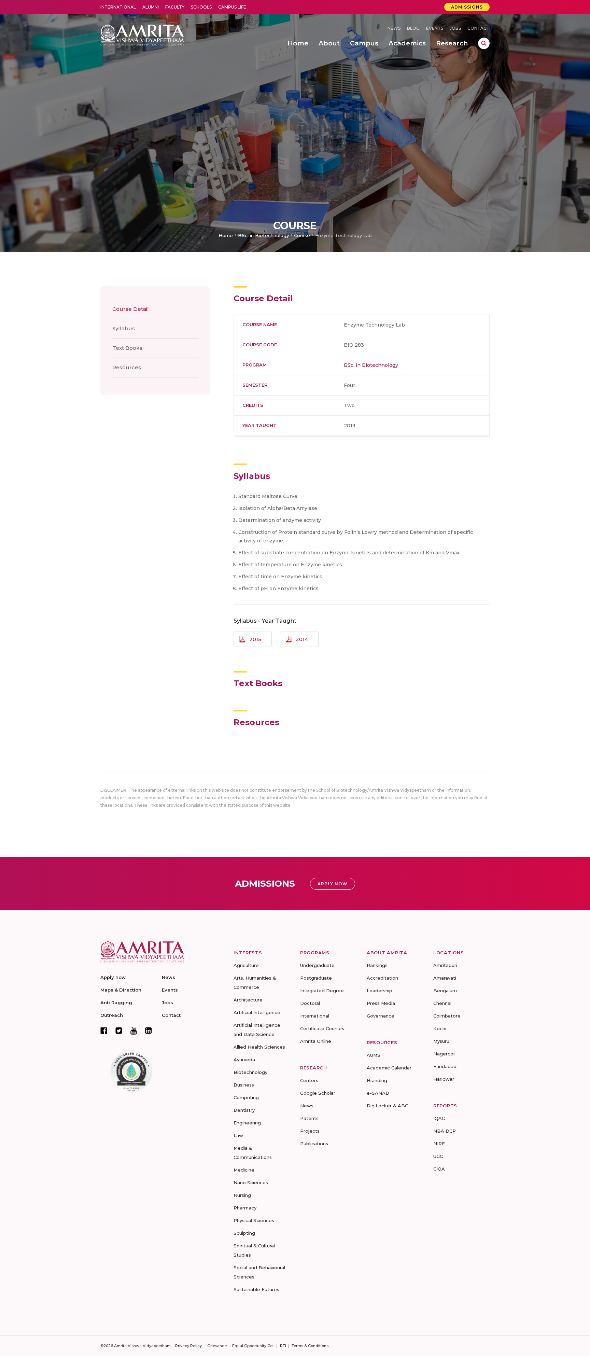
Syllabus (123, 328)
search (484, 43)
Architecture (248, 999)
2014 (302, 639)
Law (238, 1135)
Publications (314, 1143)
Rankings (377, 965)
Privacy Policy (188, 1345)
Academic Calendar (389, 1067)
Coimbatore (447, 1016)
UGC (438, 1156)
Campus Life (232, 7)
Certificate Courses (322, 1028)
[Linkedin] (148, 1030)
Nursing (242, 1195)
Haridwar (443, 1079)
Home (226, 235)
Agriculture (246, 965)
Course (302, 235)
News (394, 28)
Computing (246, 1097)
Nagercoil (444, 1053)
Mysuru (441, 1041)
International (118, 7)
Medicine (244, 1170)
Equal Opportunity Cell (253, 1345)
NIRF (439, 1143)
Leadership (379, 990)
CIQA (439, 1169)
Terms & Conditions (310, 1345)
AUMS (373, 1055)
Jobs (455, 28)
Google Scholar (317, 1093)
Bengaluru (445, 990)
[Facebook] (103, 1030)
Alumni (150, 7)
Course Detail (130, 309)
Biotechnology (250, 1072)
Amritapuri (445, 965)
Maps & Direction (120, 990)
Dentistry (244, 1110)
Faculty (174, 7)
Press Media (381, 1003)
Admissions (467, 7)
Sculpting (244, 1233)
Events (434, 28)
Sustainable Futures (256, 1289)
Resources (126, 367)
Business (244, 1085)
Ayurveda (244, 1059)
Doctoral (310, 1003)
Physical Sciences (254, 1220)
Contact (478, 28)
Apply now (113, 977)
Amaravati (444, 978)
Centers (309, 1080)
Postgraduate (316, 978)
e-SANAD (378, 1093)
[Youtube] (133, 1031)
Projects (310, 1131)
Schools (201, 7)
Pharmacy (245, 1207)
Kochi (439, 1028)
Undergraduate (317, 965)
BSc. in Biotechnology (263, 235)
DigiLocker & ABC (387, 1105)
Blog (413, 28)
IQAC (439, 1118)
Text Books (127, 348)
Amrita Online (315, 1041)
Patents (309, 1118)
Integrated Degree (322, 990)
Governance (380, 1016)
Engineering (247, 1122)
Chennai (442, 1003)
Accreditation (382, 978)
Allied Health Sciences (259, 1047)
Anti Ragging (116, 1002)
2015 (255, 639)
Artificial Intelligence (257, 1012)
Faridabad (444, 1066)
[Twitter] (118, 1030)
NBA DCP (444, 1131)
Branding (377, 1080)
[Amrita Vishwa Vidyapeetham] (142, 34)
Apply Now (333, 883)
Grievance (217, 1345)
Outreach (111, 1015)
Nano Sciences (251, 1182)
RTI (283, 1345)
